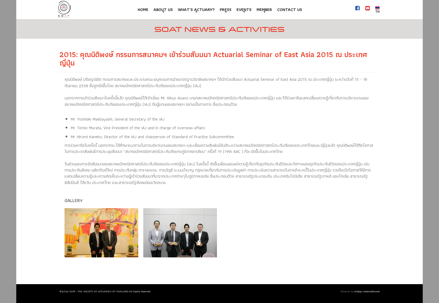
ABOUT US (163, 9)
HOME (143, 9)
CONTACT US (289, 9)
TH (377, 11)
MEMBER (264, 9)
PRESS (225, 9)
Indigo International (367, 291)
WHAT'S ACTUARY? (196, 9)
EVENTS (244, 9)
